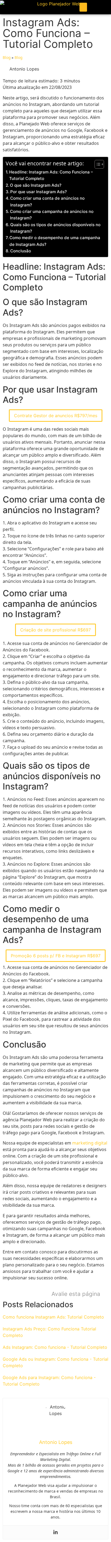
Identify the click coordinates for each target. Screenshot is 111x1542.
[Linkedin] (55, 1532)
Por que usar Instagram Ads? (38, 191)
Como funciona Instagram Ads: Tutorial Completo (53, 1317)
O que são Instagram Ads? (35, 185)
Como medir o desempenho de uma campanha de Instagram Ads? (54, 241)
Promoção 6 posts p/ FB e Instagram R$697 (55, 955)
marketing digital (89, 1143)
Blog (7, 57)
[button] (83, 7)
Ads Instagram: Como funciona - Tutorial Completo (55, 1347)
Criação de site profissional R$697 (55, 630)
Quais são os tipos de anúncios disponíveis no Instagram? (55, 228)
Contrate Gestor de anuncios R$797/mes (55, 415)
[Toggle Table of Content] (97, 164)
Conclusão (20, 250)
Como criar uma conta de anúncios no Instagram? (47, 201)
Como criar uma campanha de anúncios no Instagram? (51, 214)
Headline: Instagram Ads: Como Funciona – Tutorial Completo (51, 175)
